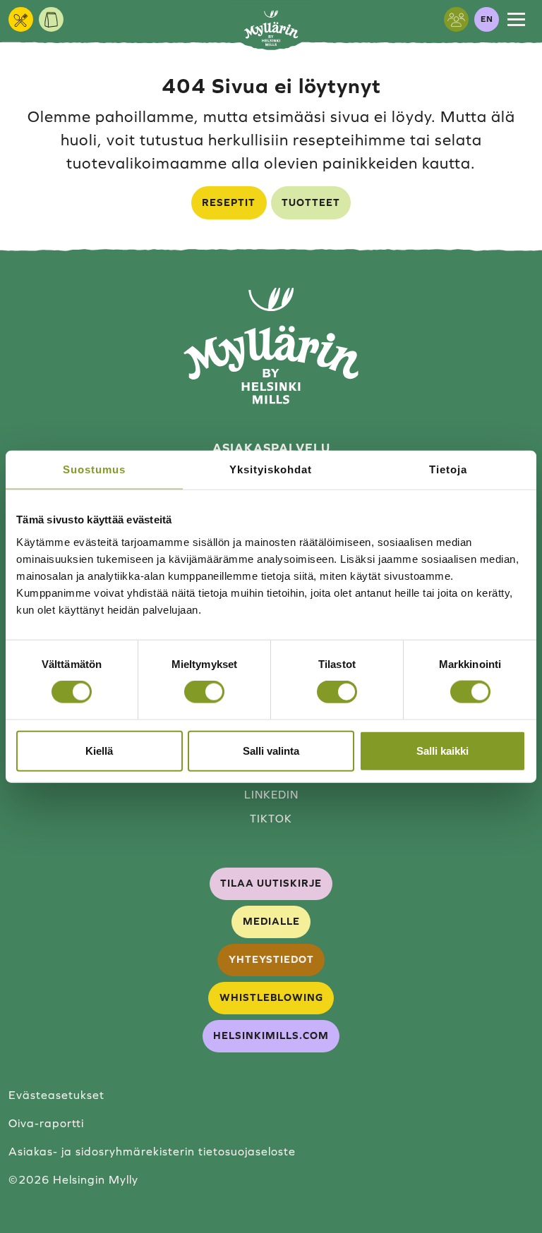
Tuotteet (311, 202)
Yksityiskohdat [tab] (270, 469)
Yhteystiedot (271, 959)
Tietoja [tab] (448, 469)
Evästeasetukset (56, 1094)
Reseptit (228, 202)
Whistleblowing (271, 997)
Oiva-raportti (46, 1123)
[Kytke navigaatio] (516, 19)
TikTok (271, 819)
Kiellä (99, 750)
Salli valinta (271, 750)
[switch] (204, 692)
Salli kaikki (442, 750)
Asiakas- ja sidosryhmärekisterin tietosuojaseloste (152, 1151)
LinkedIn (271, 795)
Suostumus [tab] (94, 469)
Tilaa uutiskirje (271, 883)
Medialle (271, 921)
